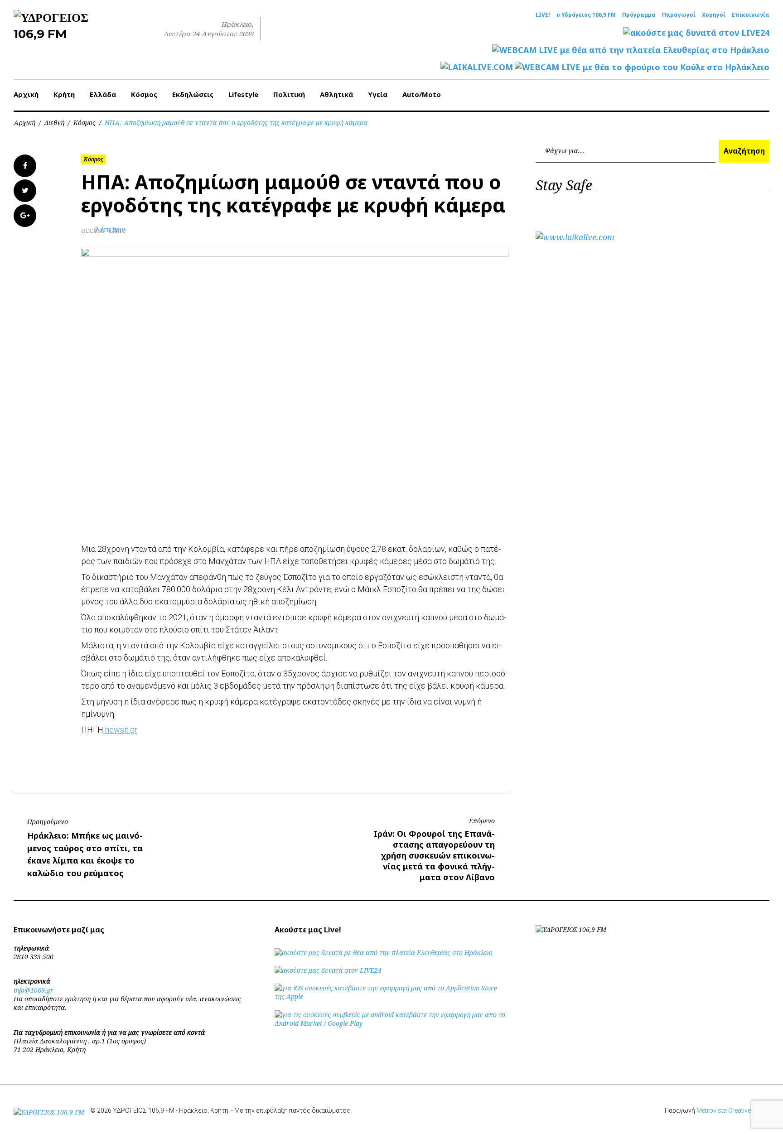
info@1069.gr (33, 990)
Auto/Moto (421, 94)
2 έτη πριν (110, 229)
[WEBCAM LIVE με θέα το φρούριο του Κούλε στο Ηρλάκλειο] (642, 67)
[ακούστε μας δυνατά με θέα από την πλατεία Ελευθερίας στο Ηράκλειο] (384, 952)
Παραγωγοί (679, 15)
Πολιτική (289, 94)
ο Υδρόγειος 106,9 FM (586, 15)
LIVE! (543, 15)
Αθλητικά (336, 94)
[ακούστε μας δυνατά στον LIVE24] (696, 33)
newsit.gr (120, 729)
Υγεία (377, 94)
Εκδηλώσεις (192, 94)
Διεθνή (54, 122)
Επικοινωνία (750, 15)
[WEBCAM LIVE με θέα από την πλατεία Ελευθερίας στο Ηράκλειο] (630, 50)
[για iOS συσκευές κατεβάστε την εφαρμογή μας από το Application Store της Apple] (391, 996)
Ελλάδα (103, 94)
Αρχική (26, 94)
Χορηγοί (713, 15)
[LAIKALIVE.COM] (476, 67)
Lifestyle (243, 94)
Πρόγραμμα (639, 15)
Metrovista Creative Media (732, 1110)
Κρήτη (64, 94)
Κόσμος (144, 94)
